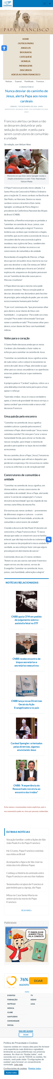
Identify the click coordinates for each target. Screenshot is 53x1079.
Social (10, 1025)
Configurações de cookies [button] (15, 1068)
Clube (10, 1012)
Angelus (26, 48)
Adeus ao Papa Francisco (25, 74)
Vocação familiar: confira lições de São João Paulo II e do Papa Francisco (26, 841)
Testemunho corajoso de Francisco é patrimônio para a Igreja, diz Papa (24, 886)
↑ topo (26, 992)
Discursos (26, 70)
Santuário (12, 1017)
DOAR (25, 1035)
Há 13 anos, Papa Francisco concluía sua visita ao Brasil (24, 852)
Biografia (26, 52)
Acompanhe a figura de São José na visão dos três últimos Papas (24, 864)
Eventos (11, 995)
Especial (18, 81)
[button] (4, 48)
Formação (12, 1000)
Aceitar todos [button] (11, 1072)
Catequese (26, 57)
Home (25, 39)
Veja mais (26, 910)
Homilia (25, 61)
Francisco (40, 81)
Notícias (9, 81)
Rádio (33, 1000)
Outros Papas (26, 43)
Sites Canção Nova (49, 3)
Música (10, 1008)
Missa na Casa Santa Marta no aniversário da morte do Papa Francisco (21, 898)
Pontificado (28, 81)
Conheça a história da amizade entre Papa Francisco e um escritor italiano (25, 875)
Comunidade (13, 1021)
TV (32, 995)
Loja (33, 1004)
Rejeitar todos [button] (34, 1068)
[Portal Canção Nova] (7, 3)
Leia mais (18, 1064)
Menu (44, 3)
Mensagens (25, 66)
